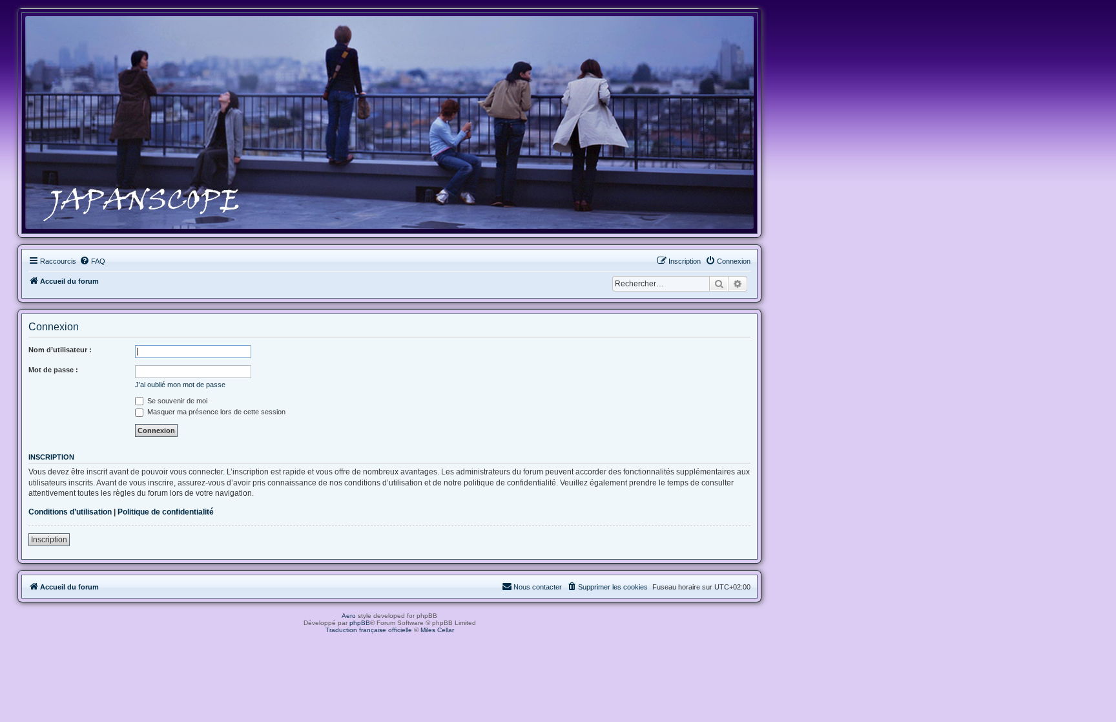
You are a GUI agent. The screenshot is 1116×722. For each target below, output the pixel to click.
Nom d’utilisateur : (60, 350)
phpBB (359, 622)
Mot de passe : (53, 370)
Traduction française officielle (369, 629)
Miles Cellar (437, 629)
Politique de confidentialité (166, 511)
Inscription (49, 539)
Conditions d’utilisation (70, 511)
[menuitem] (92, 261)
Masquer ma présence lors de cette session (215, 412)
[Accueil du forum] (389, 122)
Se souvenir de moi (176, 401)
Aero (349, 615)
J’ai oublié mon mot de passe (180, 384)
